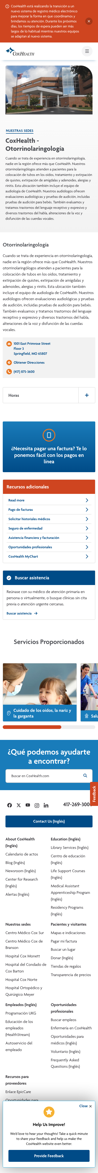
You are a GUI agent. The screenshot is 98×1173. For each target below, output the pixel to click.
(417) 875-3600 (24, 371)
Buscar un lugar (63, 949)
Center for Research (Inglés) (21, 882)
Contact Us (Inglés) (49, 821)
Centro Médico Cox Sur (24, 932)
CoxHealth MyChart (23, 556)
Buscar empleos (63, 1019)
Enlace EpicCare (18, 1091)
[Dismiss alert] (89, 21)
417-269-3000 (78, 804)
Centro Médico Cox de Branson (24, 944)
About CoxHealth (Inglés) (20, 842)
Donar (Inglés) (62, 958)
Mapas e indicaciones (68, 932)
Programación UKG (20, 1013)
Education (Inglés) (65, 839)
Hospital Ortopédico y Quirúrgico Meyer (23, 991)
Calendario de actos (21, 854)
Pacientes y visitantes (68, 924)
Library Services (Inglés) (69, 847)
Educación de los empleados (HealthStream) (19, 1028)
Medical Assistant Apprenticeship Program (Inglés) (70, 893)
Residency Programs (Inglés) (67, 910)
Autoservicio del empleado (18, 1046)
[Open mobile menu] (87, 51)
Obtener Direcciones (29, 362)
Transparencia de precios (71, 974)
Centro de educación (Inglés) (68, 859)
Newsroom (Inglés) (20, 870)
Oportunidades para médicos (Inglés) (67, 1040)
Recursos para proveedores (17, 1080)
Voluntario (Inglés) (65, 1051)
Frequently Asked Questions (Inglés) (65, 1063)
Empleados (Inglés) (20, 1004)
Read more (16, 500)
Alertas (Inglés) (17, 894)
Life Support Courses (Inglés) (68, 874)
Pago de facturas (20, 509)
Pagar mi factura (64, 941)
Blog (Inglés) (15, 862)
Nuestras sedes (20, 130)
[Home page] (19, 51)
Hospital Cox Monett (22, 956)
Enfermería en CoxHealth (71, 1028)
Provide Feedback (49, 1155)
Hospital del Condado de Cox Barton (25, 968)
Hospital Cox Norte (21, 979)
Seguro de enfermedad (25, 528)
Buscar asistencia (19, 613)
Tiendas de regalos (66, 966)
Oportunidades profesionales (30, 547)
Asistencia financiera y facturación (33, 537)
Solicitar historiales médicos (29, 519)
